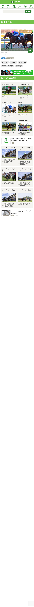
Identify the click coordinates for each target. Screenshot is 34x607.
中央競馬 (3, 58)
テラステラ (13, 62)
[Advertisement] (17, 16)
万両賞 (4, 66)
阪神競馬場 (19, 66)
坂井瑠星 (11, 66)
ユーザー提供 (22, 62)
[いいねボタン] (30, 50)
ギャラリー (5, 62)
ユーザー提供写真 (10, 58)
